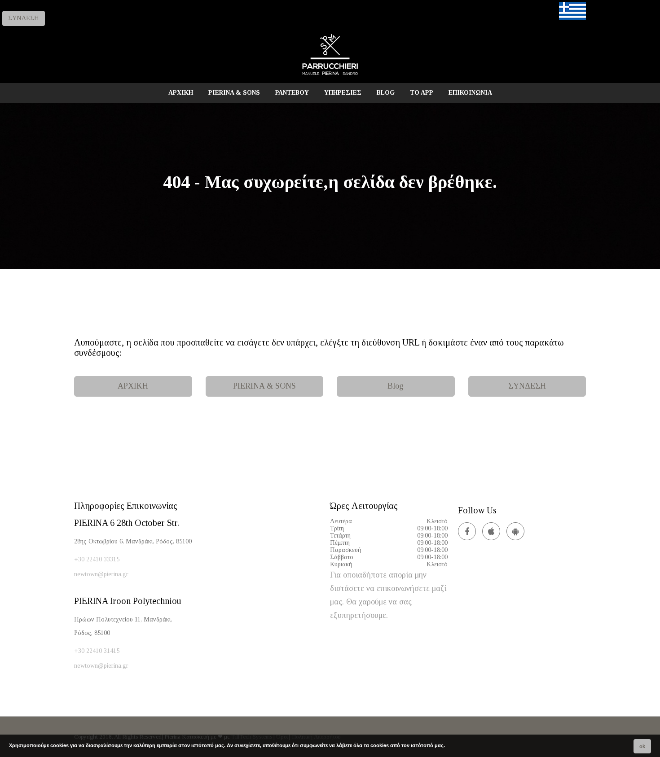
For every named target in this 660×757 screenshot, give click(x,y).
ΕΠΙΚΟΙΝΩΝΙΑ (470, 92)
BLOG (386, 92)
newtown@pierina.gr (101, 574)
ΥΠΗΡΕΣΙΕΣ (342, 92)
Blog (395, 385)
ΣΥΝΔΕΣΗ (23, 18)
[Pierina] (330, 74)
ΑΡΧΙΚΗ (180, 92)
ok (642, 746)
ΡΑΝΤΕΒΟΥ (292, 92)
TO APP (421, 92)
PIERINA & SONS (234, 92)
